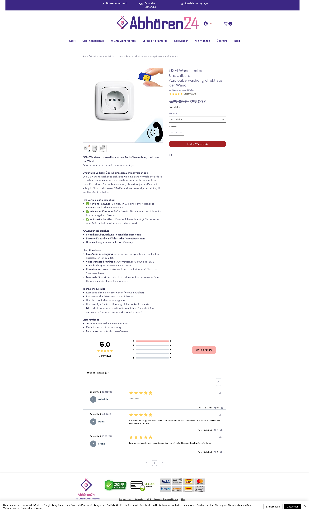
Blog (183, 499)
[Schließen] (305, 506)
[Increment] (181, 132)
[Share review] (220, 393)
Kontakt (140, 499)
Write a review (204, 349)
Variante (174, 113)
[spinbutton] (176, 132)
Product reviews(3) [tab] (97, 372)
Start (85, 56)
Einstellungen (273, 506)
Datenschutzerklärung (166, 499)
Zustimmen (293, 506)
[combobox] (197, 119)
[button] (216, 408)
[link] (228, 24)
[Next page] (162, 463)
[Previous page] (146, 463)
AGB (150, 499)
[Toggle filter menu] (218, 382)
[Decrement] (171, 132)
